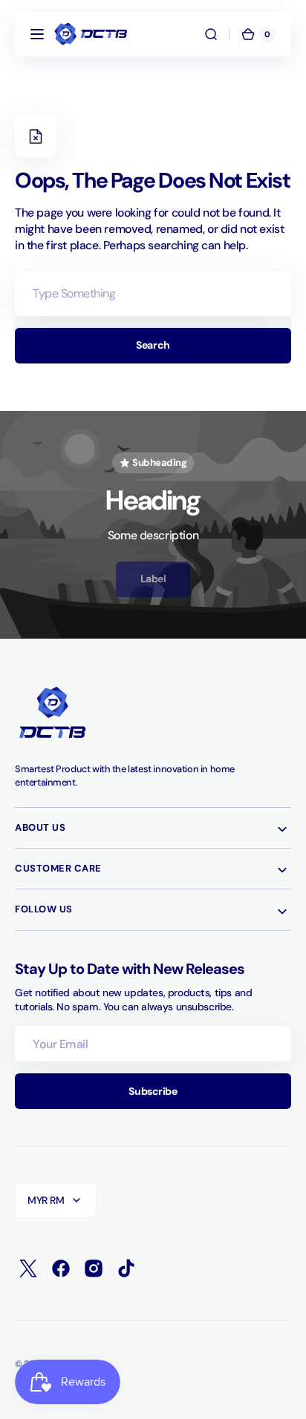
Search (152, 345)
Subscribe (152, 1091)
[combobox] (153, 293)
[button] (37, 34)
